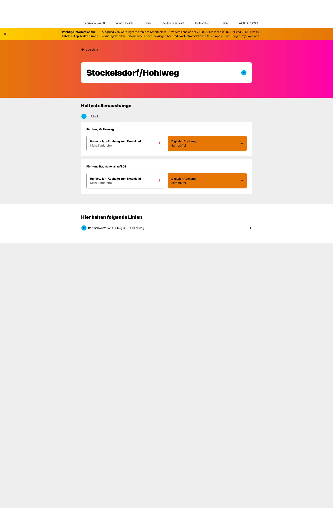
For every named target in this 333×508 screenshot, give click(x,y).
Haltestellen (202, 22)
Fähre (148, 22)
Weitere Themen (248, 22)
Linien (224, 22)
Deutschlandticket (173, 22)
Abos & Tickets (125, 22)
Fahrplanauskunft (94, 22)
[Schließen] (4, 34)
